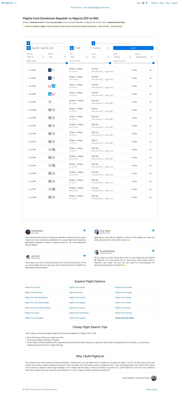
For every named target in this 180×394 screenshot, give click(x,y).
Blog (167, 3)
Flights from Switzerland (79, 313)
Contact (174, 3)
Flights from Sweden (77, 318)
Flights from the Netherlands (36, 297)
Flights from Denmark (123, 313)
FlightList (8, 3)
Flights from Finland (123, 303)
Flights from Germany (33, 292)
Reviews (154, 3)
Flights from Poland (77, 287)
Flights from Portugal (123, 292)
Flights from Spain (32, 313)
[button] (150, 70)
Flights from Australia (123, 287)
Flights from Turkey (32, 287)
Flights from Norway (123, 297)
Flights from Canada (77, 297)
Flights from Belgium (77, 303)
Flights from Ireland (122, 308)
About (161, 3)
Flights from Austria (77, 308)
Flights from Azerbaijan (34, 318)
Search (133, 48)
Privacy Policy (151, 389)
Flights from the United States (37, 303)
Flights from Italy (76, 292)
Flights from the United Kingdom (38, 308)
